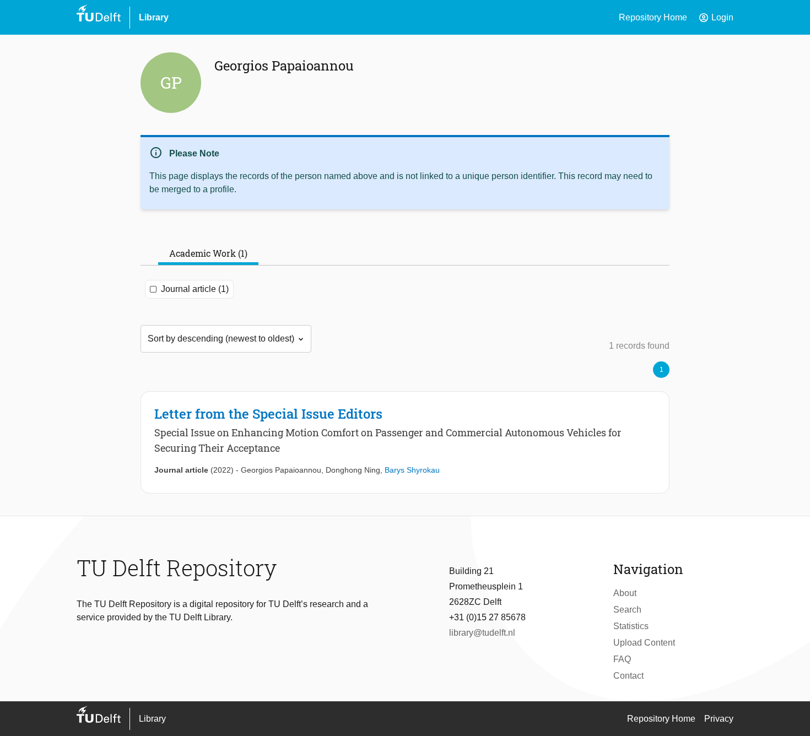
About (624, 593)
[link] (405, 442)
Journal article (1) (195, 289)
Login (715, 17)
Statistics (631, 626)
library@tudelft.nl (482, 632)
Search (627, 609)
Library (154, 17)
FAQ (622, 659)
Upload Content (644, 642)
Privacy (718, 718)
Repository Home (653, 17)
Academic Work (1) (208, 253)
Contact (628, 675)
